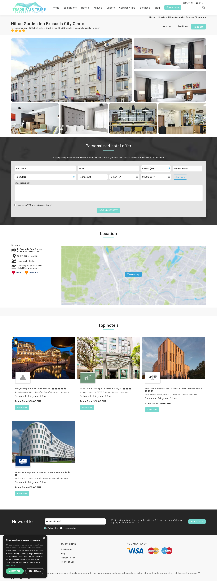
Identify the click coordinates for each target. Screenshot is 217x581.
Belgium (96, 28)
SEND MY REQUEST (108, 210)
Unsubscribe (70, 528)
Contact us (188, 3)
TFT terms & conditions (39, 205)
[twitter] (21, 578)
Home (56, 7)
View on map (133, 274)
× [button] (44, 538)
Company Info (127, 7)
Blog (157, 7)
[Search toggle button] (203, 7)
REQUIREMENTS (22, 183)
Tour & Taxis (27, 251)
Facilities (182, 26)
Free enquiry (173, 7)
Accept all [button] (14, 571)
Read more (10, 565)
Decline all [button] (35, 571)
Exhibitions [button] (70, 7)
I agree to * (34, 205)
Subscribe (53, 528)
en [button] (200, 3)
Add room (180, 177)
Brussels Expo (27, 249)
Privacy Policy (68, 558)
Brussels (86, 28)
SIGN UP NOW (197, 521)
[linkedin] (29, 578)
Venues (97, 7)
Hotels (85, 7)
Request (198, 26)
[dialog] (25, 556)
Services (145, 7)
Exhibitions (66, 549)
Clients (111, 7)
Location (167, 26)
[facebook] (13, 578)
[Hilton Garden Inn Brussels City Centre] (71, 70)
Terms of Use (68, 562)
